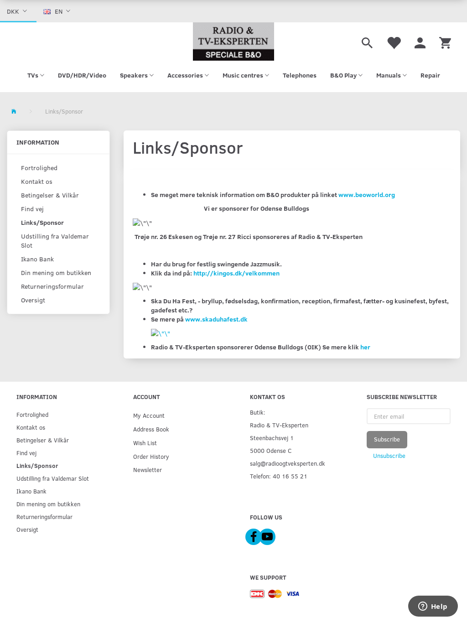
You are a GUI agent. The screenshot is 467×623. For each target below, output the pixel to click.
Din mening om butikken (56, 272)
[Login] (420, 41)
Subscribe (387, 439)
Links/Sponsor (42, 222)
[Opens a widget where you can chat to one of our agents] (433, 607)
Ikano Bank (37, 258)
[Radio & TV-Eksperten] (233, 41)
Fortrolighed (39, 167)
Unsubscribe (389, 456)
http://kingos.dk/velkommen (236, 273)
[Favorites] (393, 41)
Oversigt (33, 300)
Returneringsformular (52, 286)
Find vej (32, 208)
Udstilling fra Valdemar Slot (55, 240)
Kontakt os (36, 181)
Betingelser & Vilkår (50, 195)
